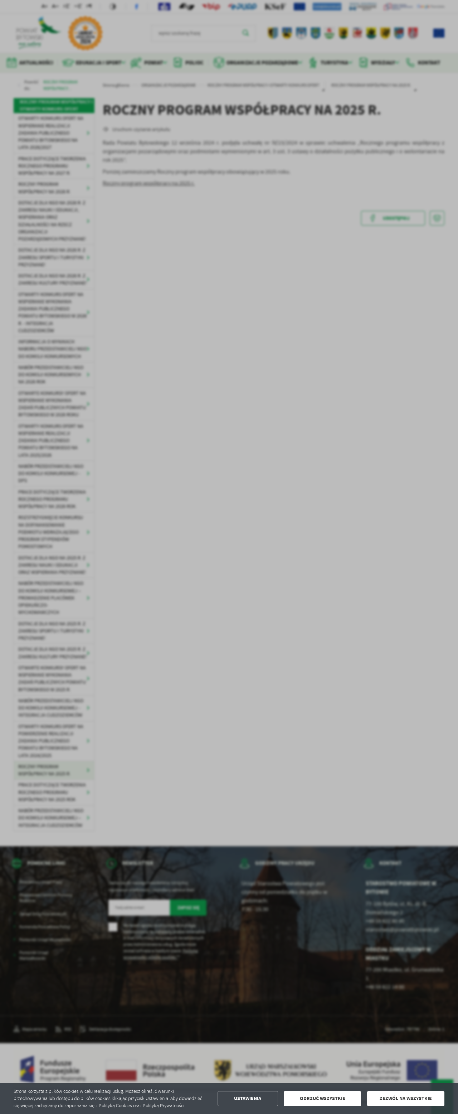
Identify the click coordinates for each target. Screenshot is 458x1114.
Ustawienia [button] (247, 1098)
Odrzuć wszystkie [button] (322, 1098)
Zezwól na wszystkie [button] (406, 1098)
